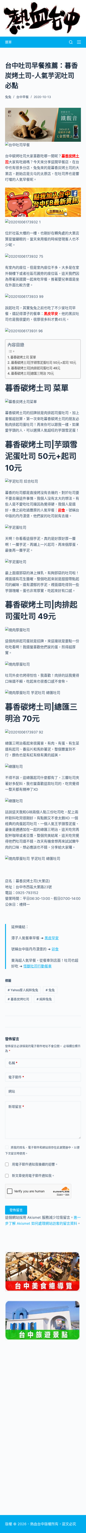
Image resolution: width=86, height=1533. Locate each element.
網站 (11, 1091)
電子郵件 (16, 1077)
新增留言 (16, 1107)
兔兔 (50, 990)
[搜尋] (71, 42)
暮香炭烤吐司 (18, 999)
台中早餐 (22, 97)
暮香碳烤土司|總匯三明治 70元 (32, 373)
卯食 (61, 510)
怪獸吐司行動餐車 (37, 966)
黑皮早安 (51, 313)
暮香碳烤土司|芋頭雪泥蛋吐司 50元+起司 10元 (43, 362)
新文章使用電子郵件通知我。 (33, 1175)
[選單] (79, 42)
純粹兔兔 (44, 999)
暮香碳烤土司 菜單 (23, 357)
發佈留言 (16, 1210)
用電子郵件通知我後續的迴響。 (35, 1164)
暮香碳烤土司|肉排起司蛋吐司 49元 (35, 368)
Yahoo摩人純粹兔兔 (23, 990)
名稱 (12, 1063)
